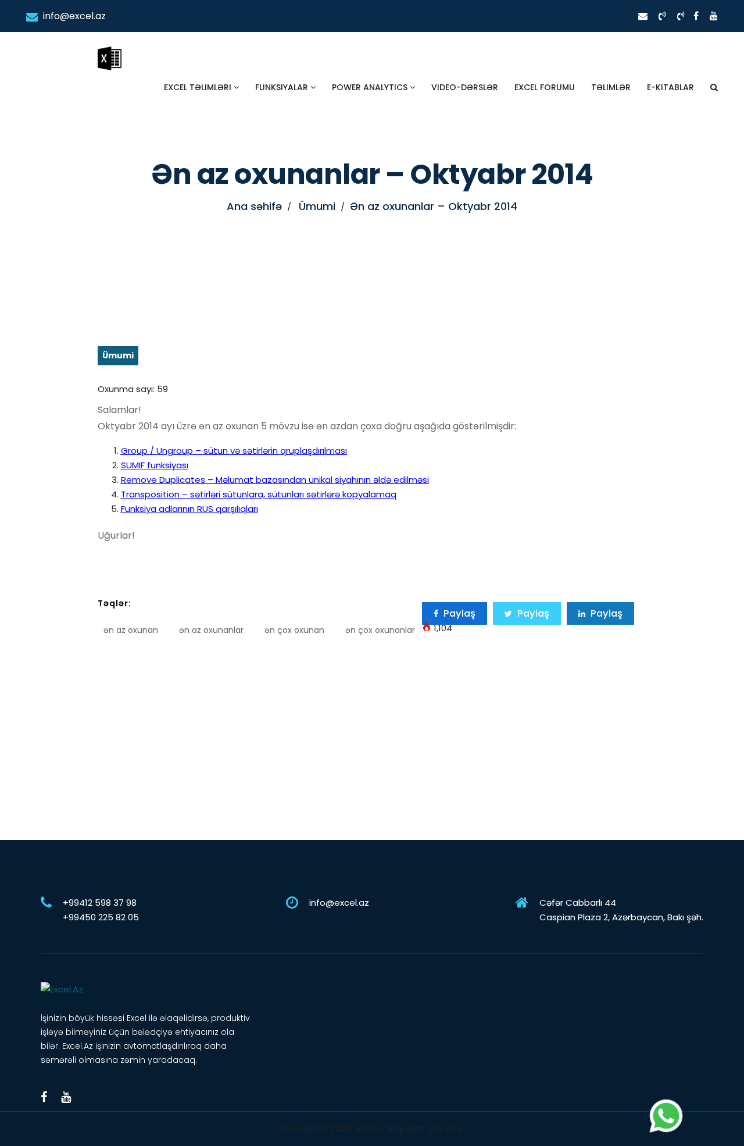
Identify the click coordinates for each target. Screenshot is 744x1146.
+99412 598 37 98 (100, 902)
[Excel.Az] (109, 46)
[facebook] (696, 16)
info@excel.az (73, 16)
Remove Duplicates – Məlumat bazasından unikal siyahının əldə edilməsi (275, 480)
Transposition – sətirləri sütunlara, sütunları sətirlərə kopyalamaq (258, 494)
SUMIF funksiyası (154, 465)
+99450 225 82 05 (101, 917)
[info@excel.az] (643, 16)
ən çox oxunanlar (380, 630)
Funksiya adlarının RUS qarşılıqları (189, 509)
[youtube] (714, 16)
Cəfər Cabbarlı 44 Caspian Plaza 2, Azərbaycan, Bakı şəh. (621, 909)
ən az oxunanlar (211, 630)
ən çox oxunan (294, 630)
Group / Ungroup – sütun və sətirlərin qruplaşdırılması (234, 450)
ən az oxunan (130, 630)
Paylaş (458, 613)
